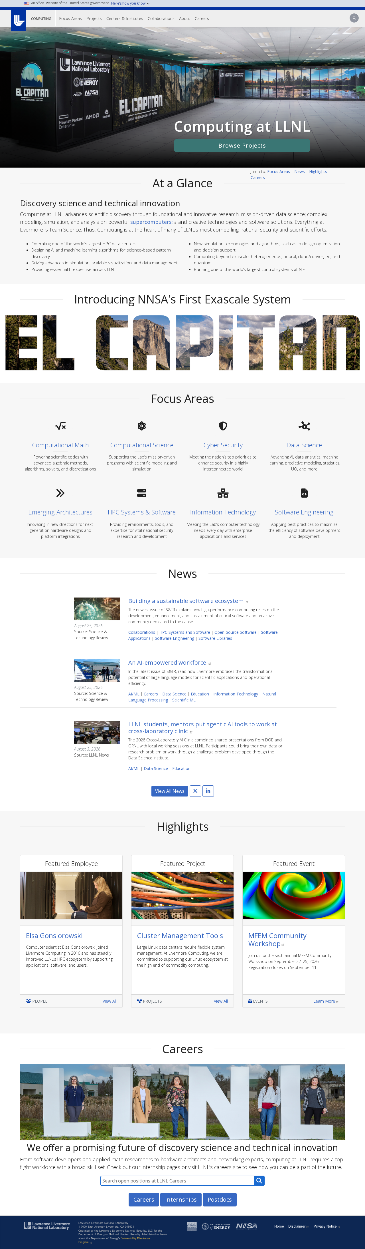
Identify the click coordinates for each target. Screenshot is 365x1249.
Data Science (174, 694)
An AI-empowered (168, 662)
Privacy (325, 1226)
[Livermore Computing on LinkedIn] (208, 791)
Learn (324, 1001)
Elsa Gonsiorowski (54, 935)
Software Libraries (215, 638)
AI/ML (133, 694)
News (299, 171)
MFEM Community (277, 939)
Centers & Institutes (124, 18)
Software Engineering (174, 638)
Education (200, 694)
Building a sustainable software (186, 601)
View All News (169, 791)
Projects (94, 18)
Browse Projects (242, 145)
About (184, 18)
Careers (202, 18)
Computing (41, 18)
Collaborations (161, 18)
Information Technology (235, 694)
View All (110, 1001)
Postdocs (220, 1199)
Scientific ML (184, 700)
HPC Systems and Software (184, 632)
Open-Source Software (235, 632)
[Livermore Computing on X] (195, 791)
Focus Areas (70, 18)
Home (279, 1226)
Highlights (318, 171)
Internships (181, 1199)
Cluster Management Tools (180, 935)
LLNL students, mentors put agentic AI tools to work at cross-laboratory (202, 727)
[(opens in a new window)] (18, 17)
